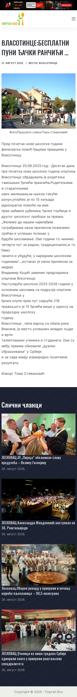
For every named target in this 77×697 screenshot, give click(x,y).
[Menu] (74, 19)
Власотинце (48, 63)
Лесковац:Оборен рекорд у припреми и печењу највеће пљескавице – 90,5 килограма (35, 591)
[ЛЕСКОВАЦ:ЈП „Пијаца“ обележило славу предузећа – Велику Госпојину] (38, 434)
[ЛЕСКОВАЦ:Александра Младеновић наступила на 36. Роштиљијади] (38, 499)
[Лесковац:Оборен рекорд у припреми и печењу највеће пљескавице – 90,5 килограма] (38, 564)
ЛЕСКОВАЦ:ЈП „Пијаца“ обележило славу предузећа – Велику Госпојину (31, 460)
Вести (33, 63)
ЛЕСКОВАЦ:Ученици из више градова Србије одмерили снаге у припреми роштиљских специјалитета (33, 658)
